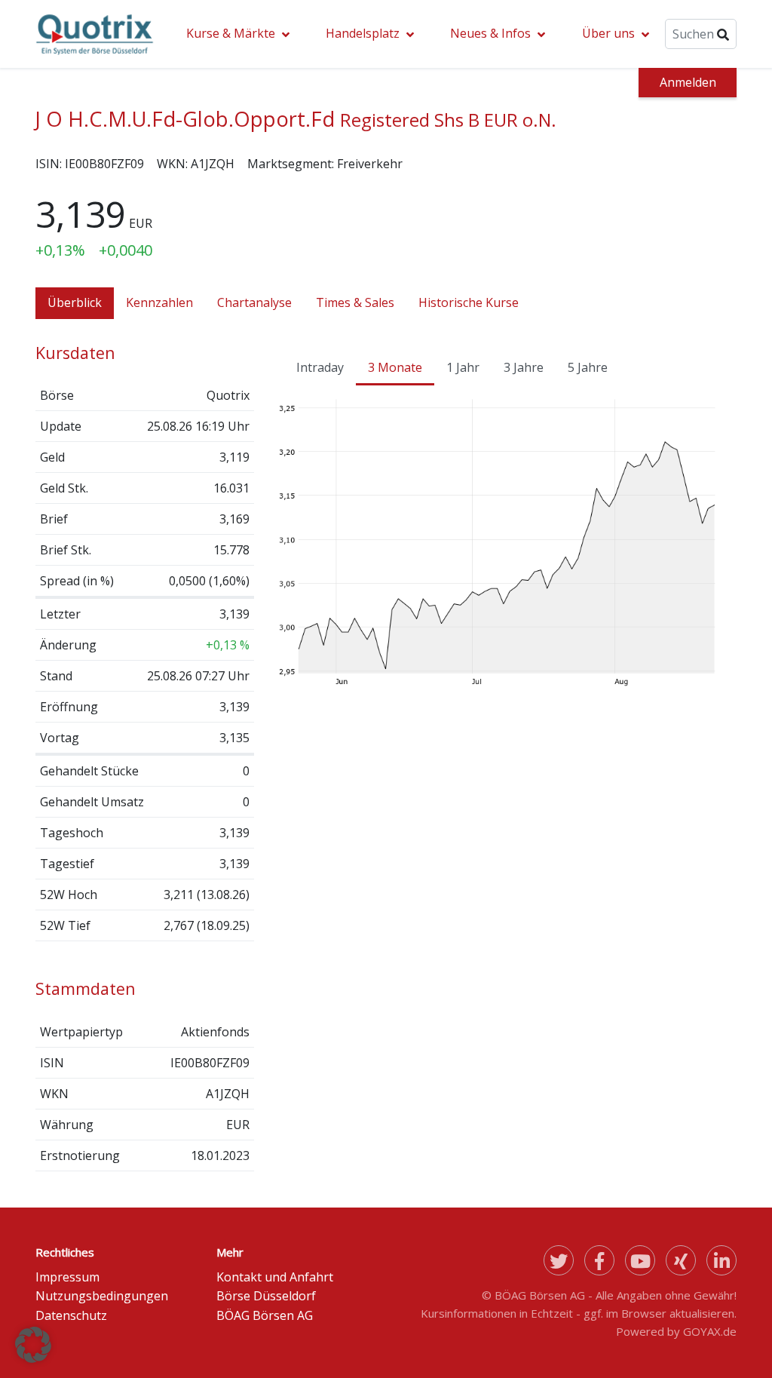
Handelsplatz (363, 33)
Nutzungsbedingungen (101, 1295)
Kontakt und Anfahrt (274, 1277)
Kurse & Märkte (230, 33)
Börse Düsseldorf (266, 1295)
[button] (33, 1345)
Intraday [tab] (320, 367)
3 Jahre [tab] (524, 367)
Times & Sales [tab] (355, 302)
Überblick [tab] (74, 302)
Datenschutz (71, 1315)
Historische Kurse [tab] (468, 302)
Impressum (67, 1277)
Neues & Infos (490, 33)
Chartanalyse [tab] (254, 302)
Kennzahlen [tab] (159, 302)
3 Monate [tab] (395, 367)
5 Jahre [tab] (588, 367)
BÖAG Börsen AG (264, 1315)
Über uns (608, 33)
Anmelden (688, 82)
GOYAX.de (710, 1331)
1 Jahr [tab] (462, 367)
